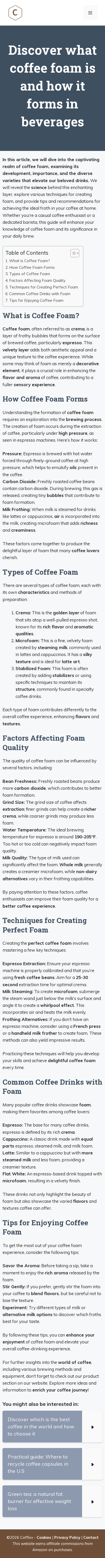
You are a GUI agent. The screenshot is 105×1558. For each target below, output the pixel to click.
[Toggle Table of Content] (72, 253)
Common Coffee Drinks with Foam (39, 293)
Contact (91, 1537)
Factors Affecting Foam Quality (37, 280)
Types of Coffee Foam (29, 273)
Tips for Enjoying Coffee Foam (36, 300)
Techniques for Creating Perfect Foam (43, 287)
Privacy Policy (67, 1537)
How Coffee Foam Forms (32, 267)
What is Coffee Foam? (29, 260)
